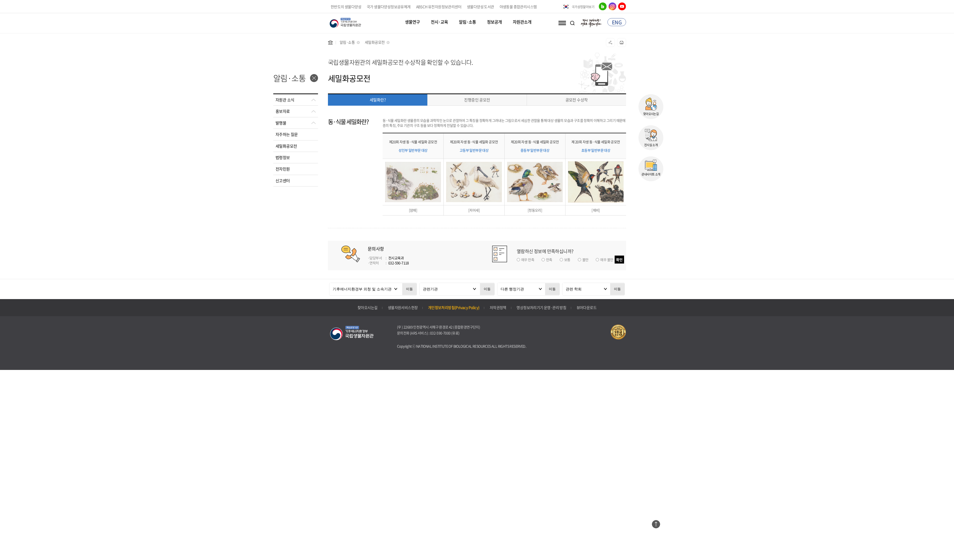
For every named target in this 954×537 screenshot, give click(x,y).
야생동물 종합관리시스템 (518, 6)
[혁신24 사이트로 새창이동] (591, 22)
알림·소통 (467, 22)
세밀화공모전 (286, 146)
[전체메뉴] (561, 23)
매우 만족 (527, 259)
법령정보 (283, 157)
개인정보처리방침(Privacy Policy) (453, 307)
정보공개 (494, 22)
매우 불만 (606, 259)
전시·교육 (439, 22)
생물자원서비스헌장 (403, 307)
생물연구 (412, 22)
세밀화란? (378, 100)
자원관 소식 (285, 100)
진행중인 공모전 (477, 100)
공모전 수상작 (576, 100)
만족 (549, 259)
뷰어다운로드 (586, 307)
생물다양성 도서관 (480, 6)
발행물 (281, 123)
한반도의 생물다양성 (346, 6)
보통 (567, 259)
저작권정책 (498, 307)
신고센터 (283, 180)
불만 (585, 259)
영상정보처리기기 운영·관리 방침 (541, 307)
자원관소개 (522, 22)
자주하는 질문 (287, 134)
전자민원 (283, 169)
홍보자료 (283, 111)
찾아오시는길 (367, 307)
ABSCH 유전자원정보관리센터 (438, 6)
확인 (619, 259)
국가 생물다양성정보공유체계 (389, 6)
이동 (409, 289)
